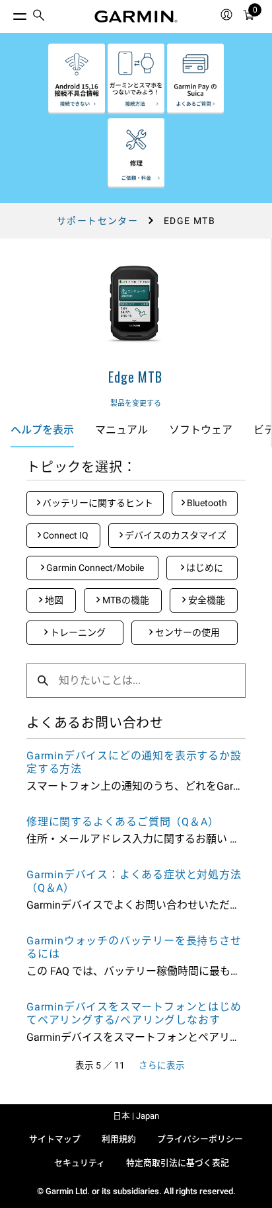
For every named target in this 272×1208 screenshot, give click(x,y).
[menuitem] (39, 17)
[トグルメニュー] (8, 13)
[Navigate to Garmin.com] (136, 16)
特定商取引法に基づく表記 (177, 1163)
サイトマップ (55, 1139)
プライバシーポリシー (200, 1139)
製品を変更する (135, 403)
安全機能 (205, 600)
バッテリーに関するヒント (96, 503)
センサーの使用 (186, 632)
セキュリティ (79, 1163)
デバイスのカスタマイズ (174, 535)
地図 (53, 600)
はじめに (203, 567)
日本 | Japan (136, 1116)
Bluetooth (206, 503)
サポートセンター (97, 220)
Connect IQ (64, 535)
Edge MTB (135, 377)
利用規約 (119, 1139)
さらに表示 (162, 1065)
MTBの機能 (124, 600)
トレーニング (77, 632)
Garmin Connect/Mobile (94, 567)
